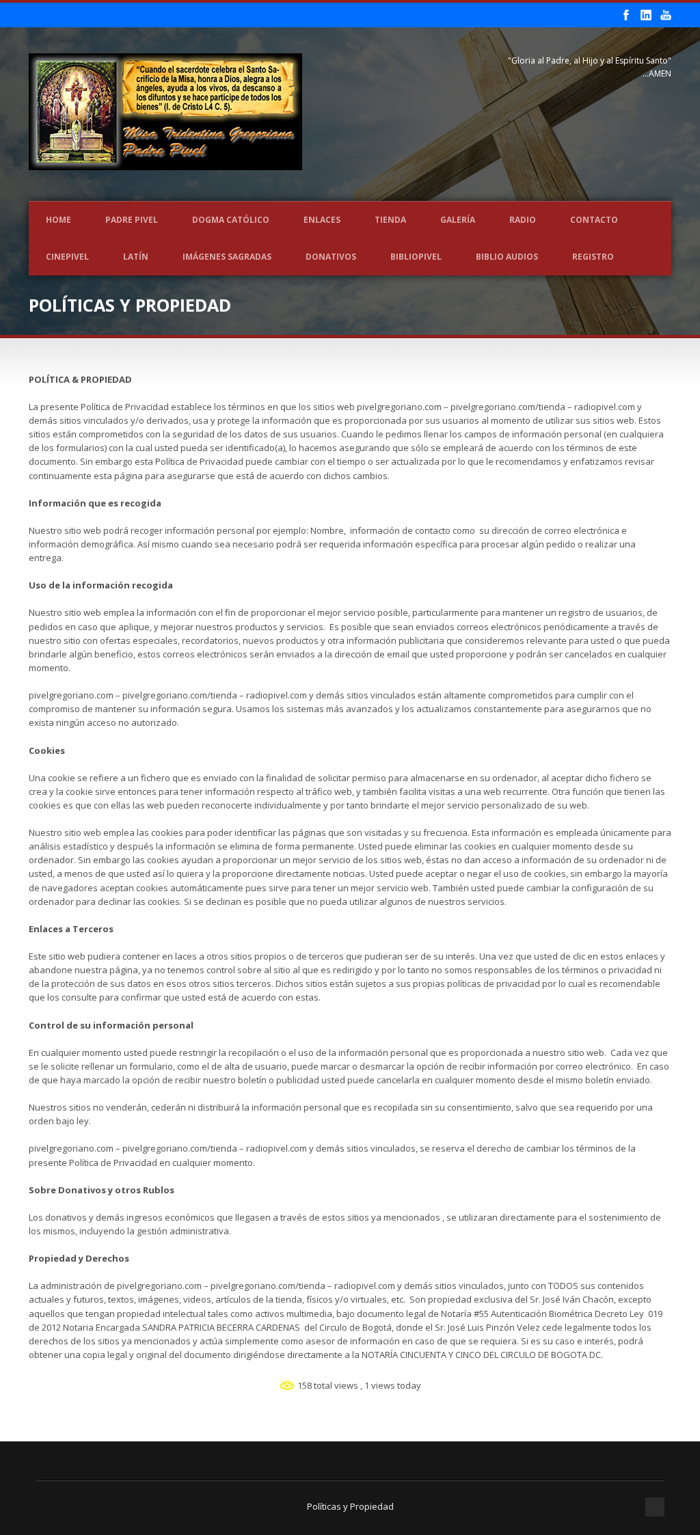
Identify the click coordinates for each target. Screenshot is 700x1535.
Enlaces (322, 220)
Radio (522, 220)
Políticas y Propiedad (350, 1506)
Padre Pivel (131, 220)
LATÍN (135, 256)
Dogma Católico (230, 220)
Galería (457, 220)
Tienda (390, 220)
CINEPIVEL (67, 256)
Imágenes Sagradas (227, 256)
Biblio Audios (507, 256)
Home (58, 220)
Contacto (594, 220)
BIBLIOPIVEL (416, 256)
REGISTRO (593, 256)
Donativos (331, 256)
